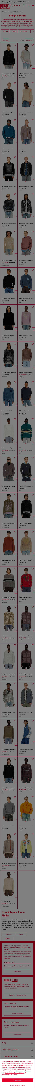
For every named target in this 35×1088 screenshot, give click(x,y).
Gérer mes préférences (23, 1071)
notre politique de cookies (9, 1074)
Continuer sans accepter (17, 1085)
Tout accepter (17, 1080)
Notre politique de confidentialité (14, 1072)
